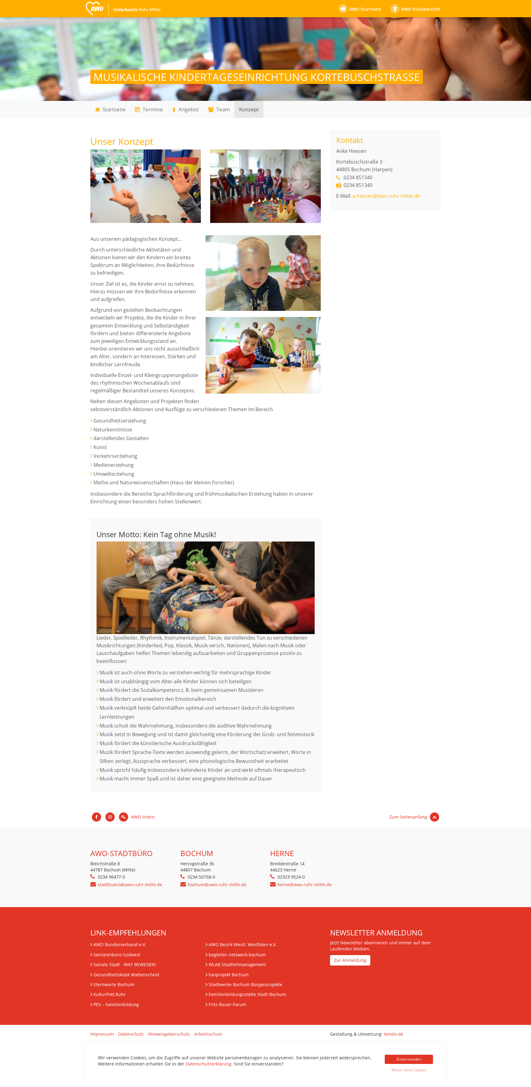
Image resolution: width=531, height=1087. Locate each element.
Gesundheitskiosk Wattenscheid (126, 975)
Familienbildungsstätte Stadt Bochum (247, 994)
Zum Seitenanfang (408, 817)
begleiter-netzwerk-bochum (237, 955)
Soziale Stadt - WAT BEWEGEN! (124, 964)
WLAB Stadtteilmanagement (237, 964)
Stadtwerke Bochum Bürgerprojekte (245, 984)
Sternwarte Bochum (113, 984)
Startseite (113, 109)
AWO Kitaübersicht (421, 9)
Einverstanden (409, 1059)
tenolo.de (393, 1034)
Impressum (102, 1034)
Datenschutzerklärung (208, 1064)
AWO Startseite (365, 9)
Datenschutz (131, 1034)
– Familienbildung (116, 1004)
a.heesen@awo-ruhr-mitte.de (386, 195)
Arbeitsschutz (208, 1034)
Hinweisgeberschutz (169, 1034)
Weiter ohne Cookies (409, 1070)
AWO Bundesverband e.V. (119, 944)
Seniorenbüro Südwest (116, 955)
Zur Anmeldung (350, 960)
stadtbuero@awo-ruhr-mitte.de (130, 884)
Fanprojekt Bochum (229, 975)
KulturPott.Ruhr (109, 994)
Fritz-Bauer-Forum (227, 1004)
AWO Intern (142, 817)
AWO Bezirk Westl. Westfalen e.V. (243, 944)
